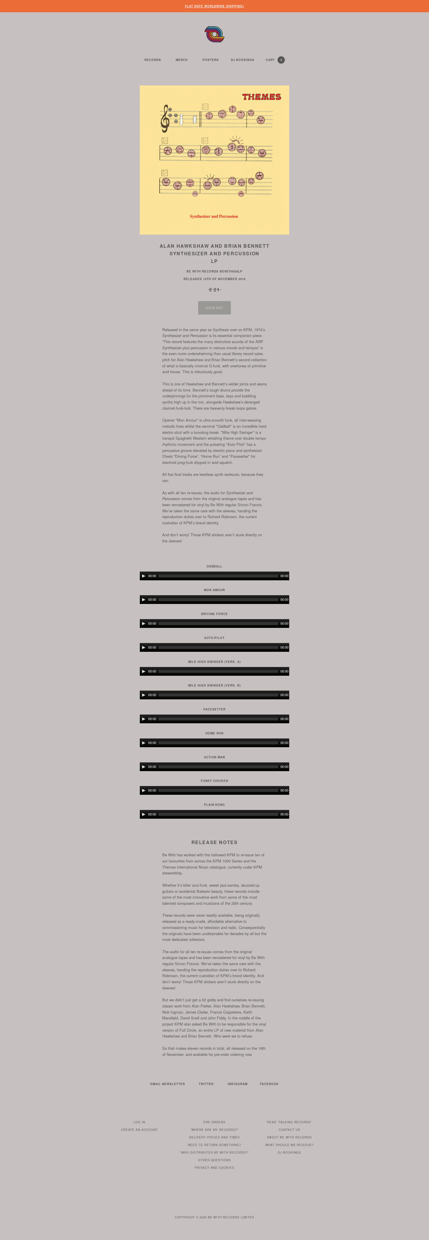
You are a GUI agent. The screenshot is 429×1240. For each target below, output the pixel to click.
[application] (214, 576)
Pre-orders (214, 1122)
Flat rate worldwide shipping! (214, 6)
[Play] (143, 576)
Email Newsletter (167, 1084)
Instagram (237, 1084)
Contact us (289, 1130)
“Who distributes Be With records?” (214, 1152)
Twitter (206, 1084)
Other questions (214, 1160)
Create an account (139, 1130)
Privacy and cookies (215, 1168)
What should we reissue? (289, 1145)
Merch (182, 60)
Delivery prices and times (214, 1137)
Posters (211, 60)
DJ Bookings (242, 60)
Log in (139, 1122)
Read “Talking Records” (289, 1122)
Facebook (269, 1084)
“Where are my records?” (214, 1130)
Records (152, 60)
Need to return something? (214, 1145)
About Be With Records (289, 1137)
